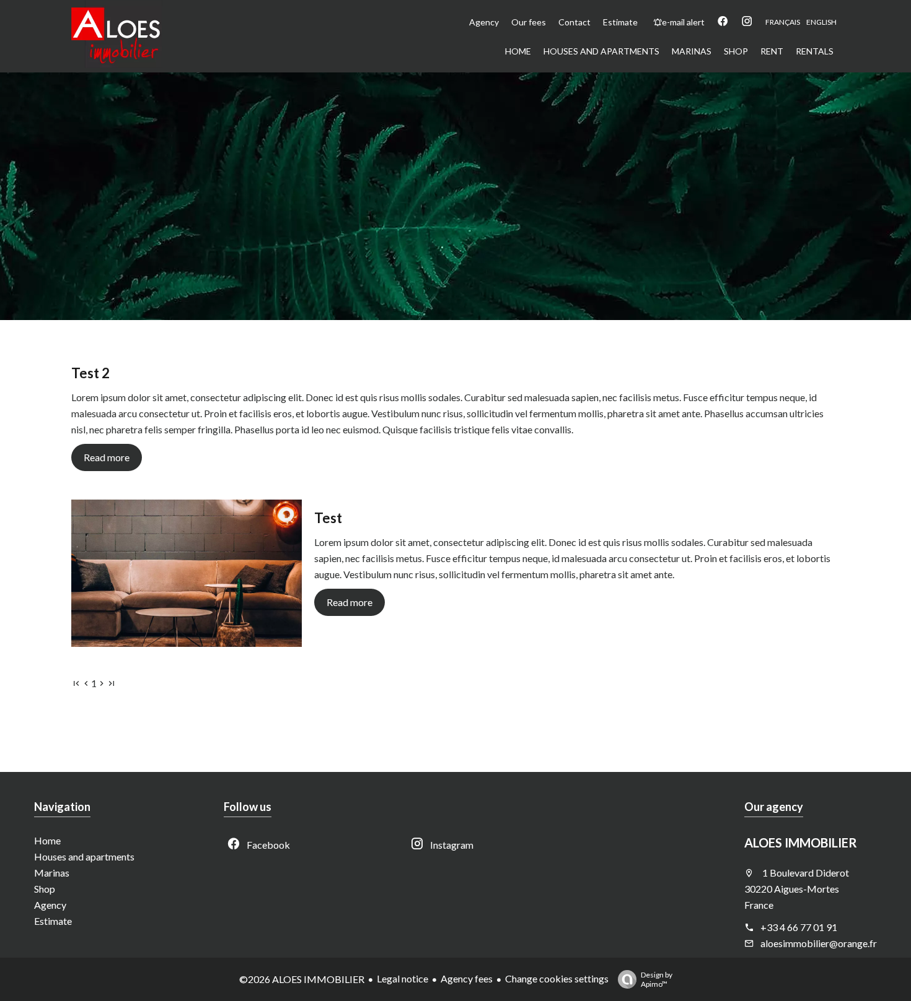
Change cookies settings (557, 978)
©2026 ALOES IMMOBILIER (301, 979)
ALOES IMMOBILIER (800, 842)
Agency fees (467, 978)
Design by (656, 979)
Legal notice (402, 978)
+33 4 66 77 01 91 (798, 927)
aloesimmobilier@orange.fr (818, 943)
